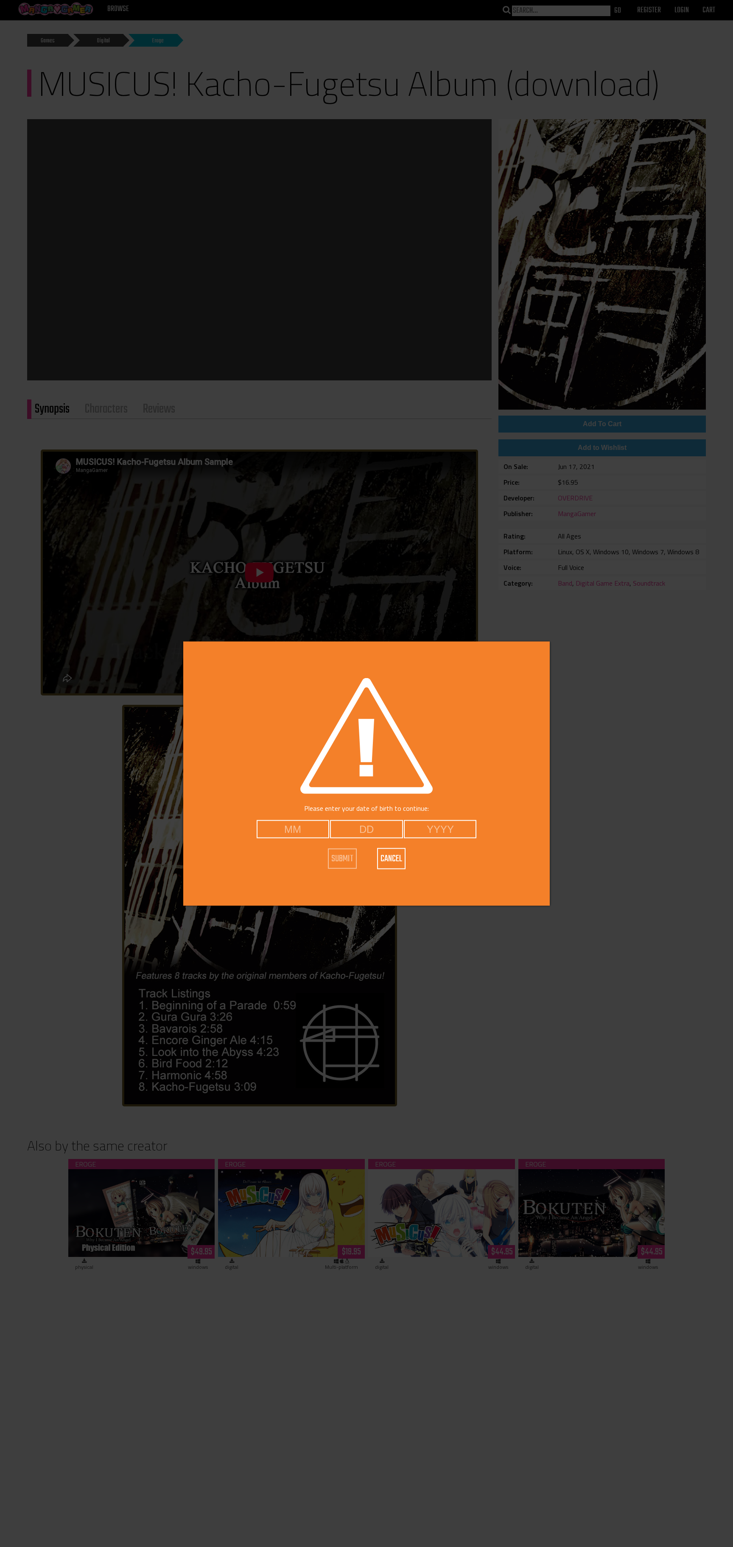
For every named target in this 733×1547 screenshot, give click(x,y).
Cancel (391, 859)
